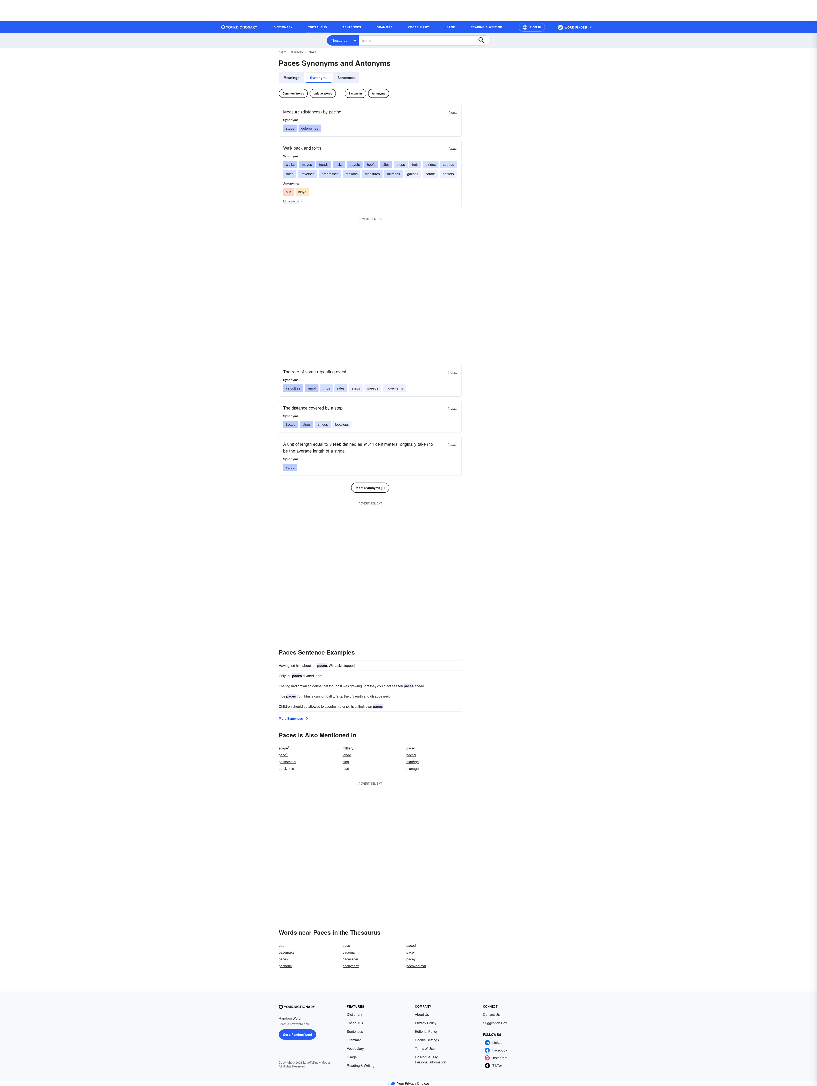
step (346, 761)
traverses (307, 173)
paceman (350, 952)
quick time (286, 768)
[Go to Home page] (239, 27)
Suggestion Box (495, 1022)
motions (352, 173)
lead (347, 768)
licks (339, 164)
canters (448, 173)
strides (431, 164)
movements (394, 388)
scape (284, 748)
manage (412, 768)
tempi (311, 388)
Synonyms (318, 77)
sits (288, 191)
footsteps (342, 424)
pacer (410, 748)
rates (289, 173)
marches (393, 173)
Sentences (346, 77)
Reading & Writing (360, 1065)
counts (431, 173)
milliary (348, 748)
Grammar (354, 1039)
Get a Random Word (297, 1034)
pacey (411, 959)
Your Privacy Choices (413, 1083)
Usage (352, 1056)
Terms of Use (425, 1048)
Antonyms (378, 93)
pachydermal (416, 965)
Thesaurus (339, 40)
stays (302, 191)
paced (411, 754)
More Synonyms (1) (370, 487)
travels (355, 164)
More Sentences (291, 718)
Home (282, 51)
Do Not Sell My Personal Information (430, 1059)
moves (307, 164)
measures (372, 173)
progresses (330, 173)
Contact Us (491, 1014)
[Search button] (483, 40)
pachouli (285, 965)
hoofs (371, 164)
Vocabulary (355, 1048)
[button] (532, 27)
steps (290, 128)
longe (347, 754)
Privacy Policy (425, 1022)
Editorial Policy (426, 1031)
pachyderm (351, 965)
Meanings (291, 77)
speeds (448, 164)
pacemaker (287, 952)
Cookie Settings (427, 1039)
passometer (287, 761)
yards (290, 467)
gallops (412, 173)
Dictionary (354, 1014)
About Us (422, 1014)
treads (324, 164)
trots (415, 164)
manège (412, 761)
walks (290, 164)
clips (386, 164)
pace (283, 754)
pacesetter (350, 959)
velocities (293, 388)
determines (309, 128)
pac (281, 945)
